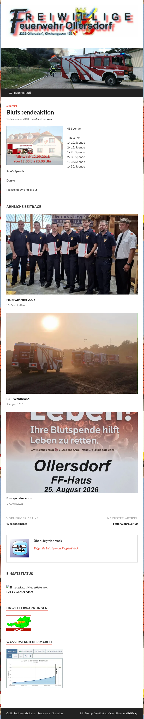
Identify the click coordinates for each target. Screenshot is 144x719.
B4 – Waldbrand (18, 399)
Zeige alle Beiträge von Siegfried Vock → (58, 548)
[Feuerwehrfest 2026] (72, 255)
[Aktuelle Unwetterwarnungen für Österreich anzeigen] (18, 630)
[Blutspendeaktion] (72, 453)
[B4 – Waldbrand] (72, 354)
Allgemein (12, 106)
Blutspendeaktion (19, 498)
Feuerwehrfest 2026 (20, 300)
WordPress (116, 713)
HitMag (132, 713)
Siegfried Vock (44, 118)
